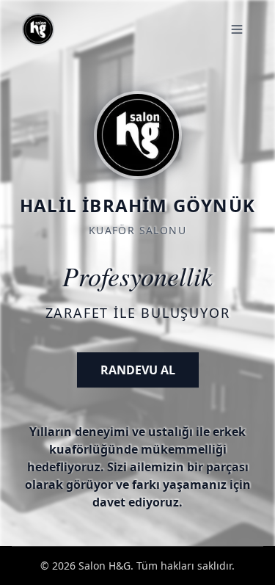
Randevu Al (137, 370)
